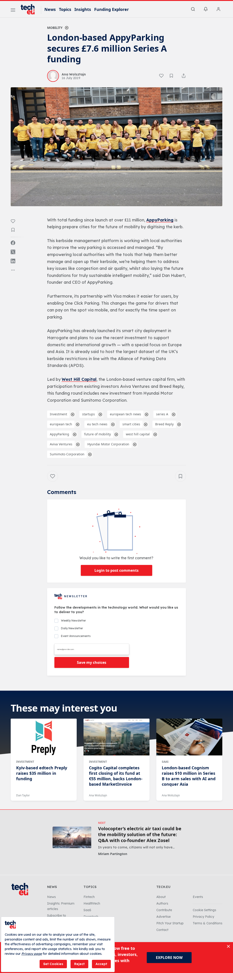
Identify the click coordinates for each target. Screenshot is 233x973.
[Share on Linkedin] (13, 261)
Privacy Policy (203, 917)
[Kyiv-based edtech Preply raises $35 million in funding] (44, 737)
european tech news (125, 414)
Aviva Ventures (61, 444)
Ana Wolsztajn (98, 795)
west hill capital (138, 434)
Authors (162, 903)
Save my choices (91, 662)
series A (162, 414)
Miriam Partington (112, 854)
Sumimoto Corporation (67, 454)
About (161, 897)
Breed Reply (164, 424)
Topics (65, 9)
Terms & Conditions (207, 923)
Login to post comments (116, 570)
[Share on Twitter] (13, 252)
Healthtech (92, 903)
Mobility (55, 27)
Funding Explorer (111, 9)
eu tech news (97, 424)
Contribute (164, 910)
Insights (82, 9)
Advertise (163, 917)
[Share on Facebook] (13, 243)
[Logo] (30, 9)
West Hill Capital (79, 379)
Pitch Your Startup (170, 923)
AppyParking (159, 220)
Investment (58, 414)
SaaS (165, 762)
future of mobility (97, 434)
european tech (61, 424)
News (50, 9)
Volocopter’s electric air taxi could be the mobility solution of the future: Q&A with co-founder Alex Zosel (139, 834)
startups (88, 414)
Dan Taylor (23, 795)
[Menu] (13, 10)
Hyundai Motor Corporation (108, 444)
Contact (162, 930)
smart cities (131, 424)
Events (198, 897)
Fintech (89, 897)
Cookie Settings (204, 910)
